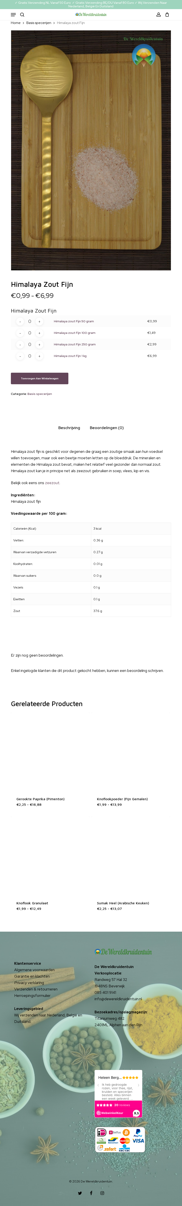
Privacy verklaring (29, 982)
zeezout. (52, 482)
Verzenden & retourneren (35, 989)
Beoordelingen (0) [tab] (107, 427)
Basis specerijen (38, 22)
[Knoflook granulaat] (50, 855)
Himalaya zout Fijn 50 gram (74, 321)
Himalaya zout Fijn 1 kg (70, 356)
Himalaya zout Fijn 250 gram (75, 344)
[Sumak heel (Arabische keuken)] (130, 855)
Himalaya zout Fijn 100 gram (74, 333)
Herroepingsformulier (32, 995)
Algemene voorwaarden (34, 969)
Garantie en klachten (32, 976)
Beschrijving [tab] (69, 427)
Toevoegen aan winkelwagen (39, 378)
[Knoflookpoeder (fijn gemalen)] (130, 752)
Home (16, 22)
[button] (13, 14)
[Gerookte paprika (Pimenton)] (50, 752)
